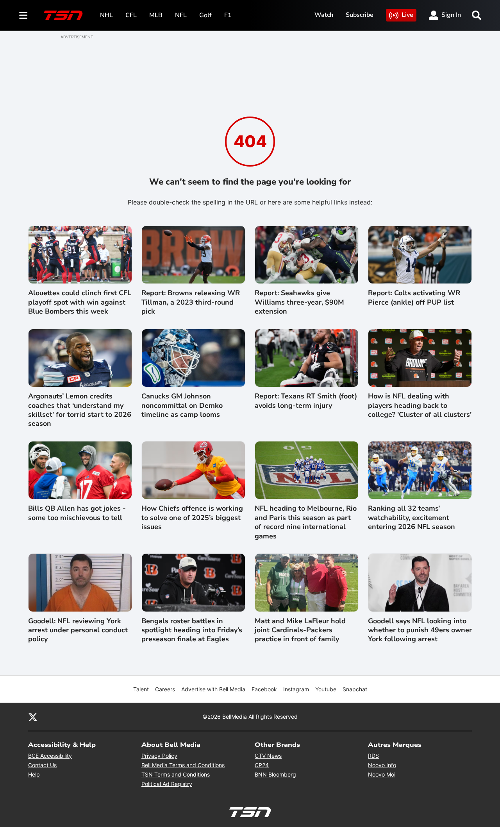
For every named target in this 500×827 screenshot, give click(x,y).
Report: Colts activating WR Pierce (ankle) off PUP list (414, 298)
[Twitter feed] (33, 716)
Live (407, 15)
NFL (181, 15)
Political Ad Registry (166, 783)
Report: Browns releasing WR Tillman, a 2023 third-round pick (190, 302)
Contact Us (42, 765)
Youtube (325, 689)
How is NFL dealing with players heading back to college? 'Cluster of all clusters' (419, 405)
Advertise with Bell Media (213, 689)
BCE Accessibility (50, 755)
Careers (165, 689)
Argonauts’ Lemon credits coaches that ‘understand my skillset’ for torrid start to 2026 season (79, 410)
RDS (373, 755)
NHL (106, 15)
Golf (205, 15)
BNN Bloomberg (275, 774)
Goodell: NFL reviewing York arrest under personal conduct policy (78, 630)
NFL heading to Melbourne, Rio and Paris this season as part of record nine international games (306, 522)
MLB (155, 15)
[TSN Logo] (63, 15)
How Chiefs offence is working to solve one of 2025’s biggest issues (192, 517)
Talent (141, 689)
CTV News (268, 755)
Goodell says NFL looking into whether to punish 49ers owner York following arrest (420, 630)
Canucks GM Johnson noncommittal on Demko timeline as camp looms (182, 405)
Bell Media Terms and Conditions (183, 765)
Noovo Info (382, 765)
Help (34, 774)
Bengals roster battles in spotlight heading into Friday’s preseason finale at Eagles (191, 630)
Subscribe (359, 15)
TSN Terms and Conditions (175, 774)
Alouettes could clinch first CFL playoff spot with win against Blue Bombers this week (79, 302)
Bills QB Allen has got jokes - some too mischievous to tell (77, 513)
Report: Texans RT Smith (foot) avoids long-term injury (306, 401)
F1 (228, 15)
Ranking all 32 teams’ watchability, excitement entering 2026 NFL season (411, 517)
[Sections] (23, 15)
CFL (131, 15)
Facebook (264, 689)
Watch (323, 15)
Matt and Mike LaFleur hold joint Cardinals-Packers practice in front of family (300, 630)
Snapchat (355, 689)
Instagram (296, 689)
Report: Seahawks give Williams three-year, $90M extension (299, 302)
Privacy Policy (159, 755)
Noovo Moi (381, 774)
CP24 (262, 765)
